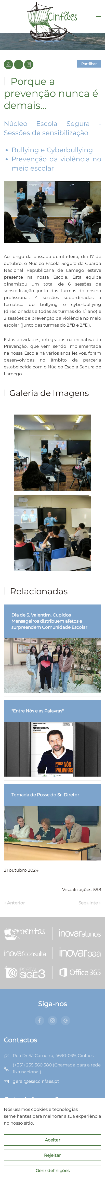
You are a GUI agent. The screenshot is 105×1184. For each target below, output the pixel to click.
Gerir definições (53, 1170)
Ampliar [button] (52, 453)
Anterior (16, 902)
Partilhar (89, 63)
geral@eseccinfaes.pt (36, 1081)
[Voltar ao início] (52, 16)
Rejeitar (52, 1155)
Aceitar (52, 1139)
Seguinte (88, 902)
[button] (98, 16)
